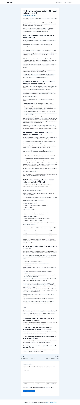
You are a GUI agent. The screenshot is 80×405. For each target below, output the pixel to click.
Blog (65, 2)
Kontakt (69, 2)
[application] (71, 2)
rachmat (10, 2)
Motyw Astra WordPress (51, 402)
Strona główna (59, 2)
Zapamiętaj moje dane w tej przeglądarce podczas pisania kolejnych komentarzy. (39, 387)
